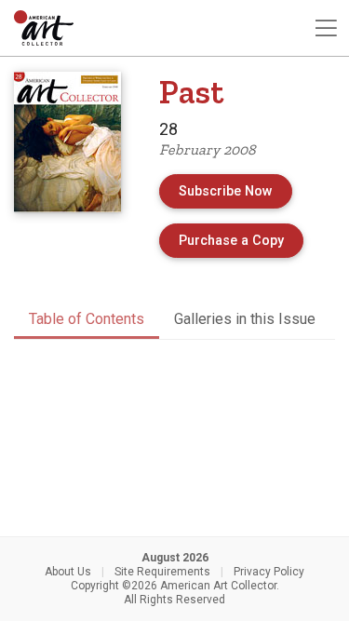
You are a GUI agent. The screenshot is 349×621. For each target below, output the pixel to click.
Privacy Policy (269, 571)
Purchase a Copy (241, 240)
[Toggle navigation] (325, 28)
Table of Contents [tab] (86, 319)
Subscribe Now (226, 191)
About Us (68, 571)
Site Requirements (162, 571)
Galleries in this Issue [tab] (244, 319)
